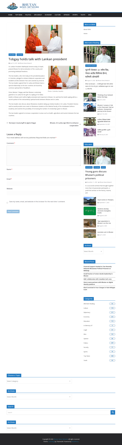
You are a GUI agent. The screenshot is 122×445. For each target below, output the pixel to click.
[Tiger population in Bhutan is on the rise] (90, 223)
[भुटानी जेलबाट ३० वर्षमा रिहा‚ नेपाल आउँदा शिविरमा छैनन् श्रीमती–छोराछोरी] (99, 54)
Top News (18, 15)
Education (89, 167)
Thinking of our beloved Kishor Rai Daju (105, 96)
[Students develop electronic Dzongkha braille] (90, 212)
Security (86, 347)
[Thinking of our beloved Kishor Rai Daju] (90, 97)
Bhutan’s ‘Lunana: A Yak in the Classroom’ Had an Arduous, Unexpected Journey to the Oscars (106, 108)
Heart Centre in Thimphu (106, 200)
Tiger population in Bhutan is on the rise (104, 222)
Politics (28, 15)
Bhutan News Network (26, 63)
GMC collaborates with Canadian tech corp (98, 279)
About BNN (87, 29)
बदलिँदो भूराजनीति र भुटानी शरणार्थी (104, 131)
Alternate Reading (91, 65)
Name (9, 169)
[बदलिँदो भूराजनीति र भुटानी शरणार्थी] (90, 132)
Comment (11, 143)
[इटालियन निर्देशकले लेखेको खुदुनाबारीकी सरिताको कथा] (90, 122)
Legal (85, 330)
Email (9, 179)
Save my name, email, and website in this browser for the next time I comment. (37, 202)
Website (9, 189)
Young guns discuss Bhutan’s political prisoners (96, 175)
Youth (83, 15)
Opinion (66, 15)
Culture (58, 15)
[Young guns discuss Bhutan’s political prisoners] (99, 156)
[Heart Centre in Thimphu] (90, 201)
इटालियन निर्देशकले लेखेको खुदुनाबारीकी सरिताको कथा (104, 120)
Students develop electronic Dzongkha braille (104, 211)
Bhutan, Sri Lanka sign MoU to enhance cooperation (64, 124)
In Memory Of (88, 325)
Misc (90, 15)
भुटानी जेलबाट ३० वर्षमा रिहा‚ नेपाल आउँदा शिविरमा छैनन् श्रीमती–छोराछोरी (97, 73)
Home (10, 15)
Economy (48, 15)
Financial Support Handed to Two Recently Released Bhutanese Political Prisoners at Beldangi (98, 268)
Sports (75, 15)
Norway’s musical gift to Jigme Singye (22, 123)
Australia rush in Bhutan (105, 232)
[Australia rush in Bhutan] (90, 233)
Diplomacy (38, 15)
